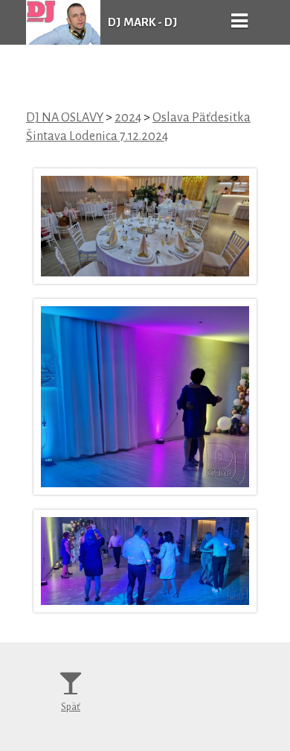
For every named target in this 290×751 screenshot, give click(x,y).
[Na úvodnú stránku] (63, 41)
